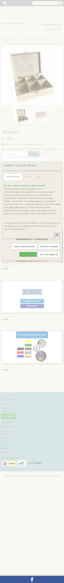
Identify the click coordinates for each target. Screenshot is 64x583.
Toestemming (13, 176)
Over (38, 176)
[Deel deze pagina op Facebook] (32, 579)
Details (27, 176)
